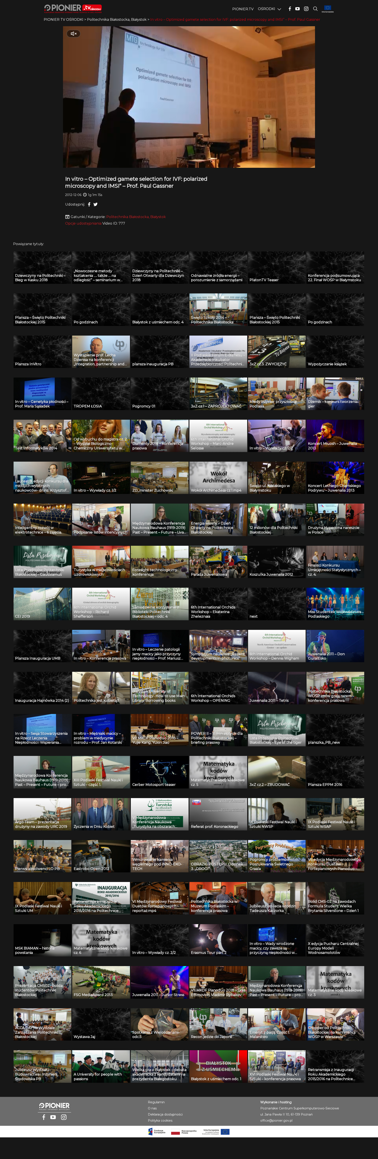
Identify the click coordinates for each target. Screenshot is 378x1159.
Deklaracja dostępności (165, 1114)
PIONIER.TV (243, 9)
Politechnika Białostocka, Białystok (136, 217)
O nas (152, 1108)
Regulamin (156, 1102)
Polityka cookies (160, 1121)
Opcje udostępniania (83, 223)
